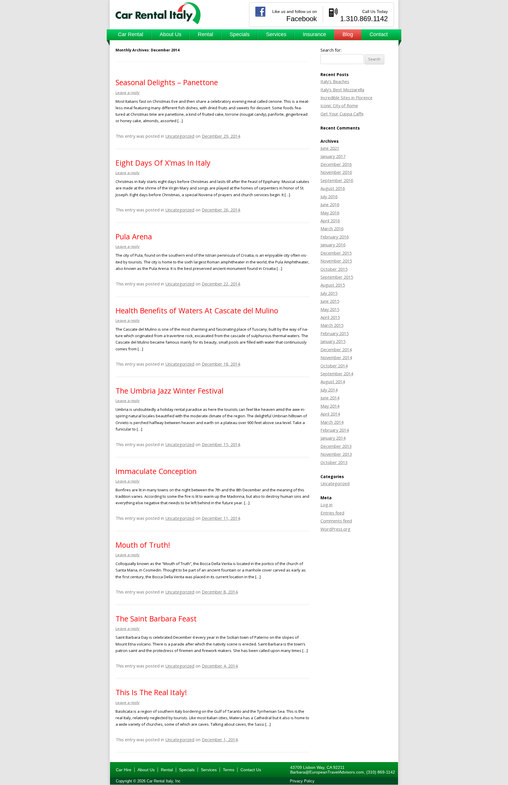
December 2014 (336, 349)
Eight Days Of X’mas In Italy (163, 163)
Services (276, 34)
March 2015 (331, 325)
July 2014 (328, 390)
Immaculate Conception (156, 471)
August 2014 (332, 381)
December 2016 (336, 164)
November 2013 (336, 454)
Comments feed (336, 521)
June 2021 (329, 148)
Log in (326, 504)
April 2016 (330, 220)
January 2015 (332, 341)
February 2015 (334, 333)
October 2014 (333, 366)
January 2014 (332, 438)
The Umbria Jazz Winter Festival (169, 391)
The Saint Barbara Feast (156, 618)
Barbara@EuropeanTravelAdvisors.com (327, 772)
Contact (379, 34)
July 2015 (328, 293)
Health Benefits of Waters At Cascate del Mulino (197, 310)
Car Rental (130, 34)
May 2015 (329, 309)
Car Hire (123, 769)
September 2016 (336, 180)
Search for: (331, 50)
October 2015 (333, 269)
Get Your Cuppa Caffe (342, 114)
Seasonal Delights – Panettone (167, 82)
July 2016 (328, 196)
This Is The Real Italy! (151, 692)
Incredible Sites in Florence (346, 97)
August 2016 (332, 188)
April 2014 (330, 414)
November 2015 (336, 261)
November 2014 (336, 357)
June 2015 (329, 301)
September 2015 (336, 277)
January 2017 (332, 156)
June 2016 (329, 204)
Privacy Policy (302, 781)
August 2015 (332, 285)
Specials (240, 34)
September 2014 (336, 373)
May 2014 (329, 406)
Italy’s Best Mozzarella (342, 90)
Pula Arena (134, 236)
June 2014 (329, 398)
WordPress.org (335, 529)
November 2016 (336, 172)
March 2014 (331, 422)
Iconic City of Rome (339, 105)
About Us (170, 34)
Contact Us (250, 769)
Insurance (314, 34)
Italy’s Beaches (334, 81)
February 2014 (334, 430)
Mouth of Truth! (143, 545)
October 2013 (333, 462)
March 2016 (331, 228)
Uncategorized (179, 136)
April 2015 (330, 317)
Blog (347, 34)
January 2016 (332, 245)
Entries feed (332, 513)
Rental (205, 34)
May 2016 (329, 213)
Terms (228, 769)
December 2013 (336, 446)
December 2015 (336, 253)
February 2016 (334, 237)
